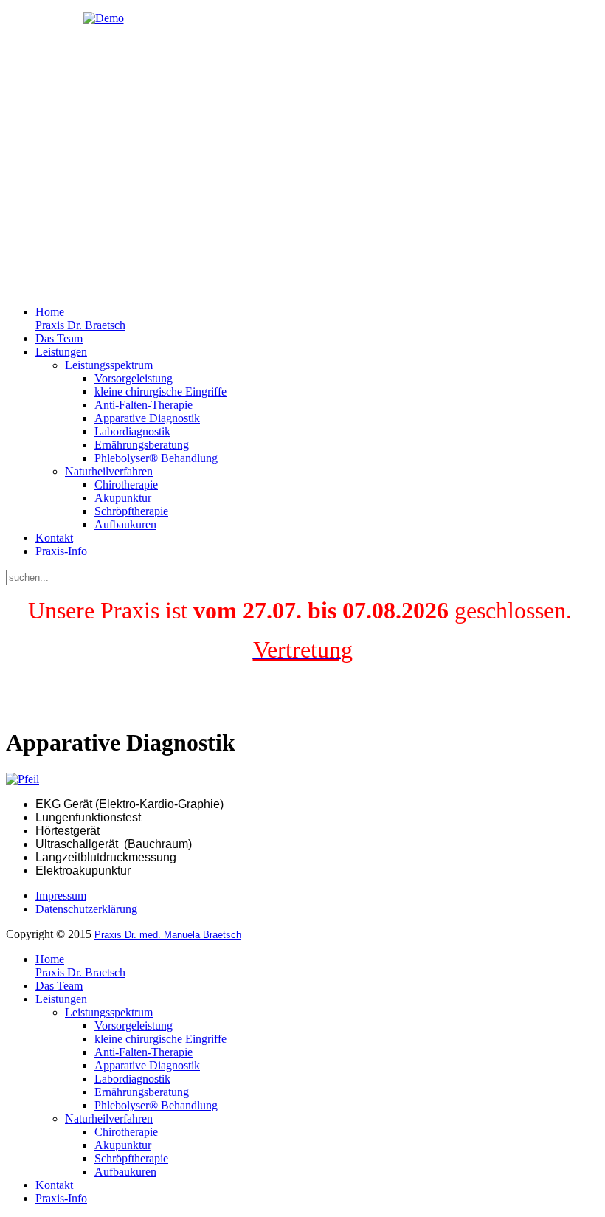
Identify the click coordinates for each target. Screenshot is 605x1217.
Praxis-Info (61, 551)
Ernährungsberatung (141, 444)
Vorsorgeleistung (133, 378)
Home (80, 318)
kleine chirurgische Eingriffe (160, 391)
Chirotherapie (126, 484)
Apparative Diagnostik (147, 418)
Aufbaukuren (125, 524)
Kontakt (54, 537)
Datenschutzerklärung (86, 909)
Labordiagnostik (132, 431)
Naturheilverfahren (109, 471)
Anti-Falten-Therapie (143, 405)
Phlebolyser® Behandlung (156, 458)
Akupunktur (122, 498)
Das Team (59, 338)
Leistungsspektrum (109, 365)
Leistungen (61, 351)
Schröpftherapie (131, 511)
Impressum (60, 895)
